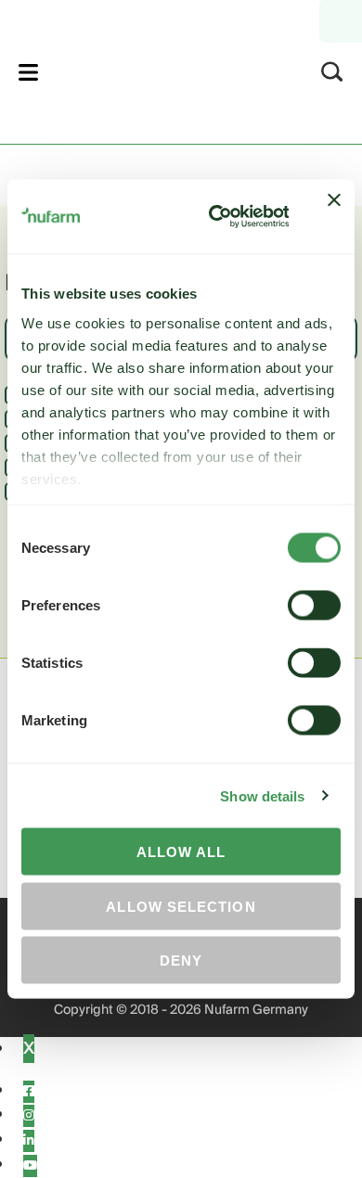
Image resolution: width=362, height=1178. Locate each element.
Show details (262, 795)
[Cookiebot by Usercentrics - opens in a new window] (215, 217)
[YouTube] (30, 1166)
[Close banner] (334, 217)
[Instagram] (28, 1116)
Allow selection (180, 906)
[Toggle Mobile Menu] (28, 72)
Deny (181, 960)
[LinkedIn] (28, 1141)
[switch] (314, 606)
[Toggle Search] (332, 72)
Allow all (181, 852)
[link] (156, 69)
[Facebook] (28, 1092)
